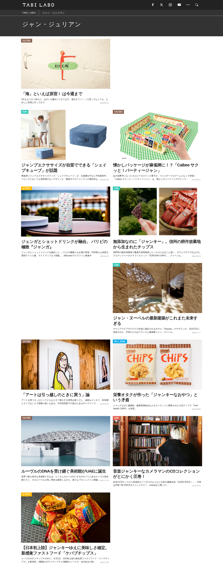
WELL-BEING (120, 341)
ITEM (25, 112)
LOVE (116, 418)
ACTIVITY (27, 188)
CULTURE (27, 41)
